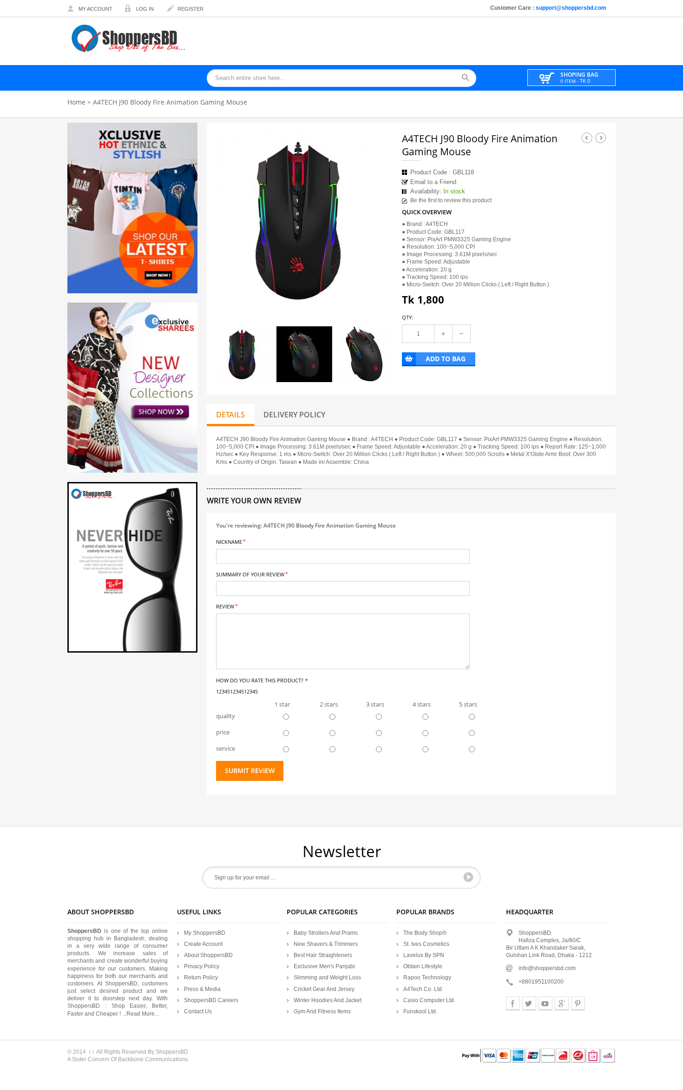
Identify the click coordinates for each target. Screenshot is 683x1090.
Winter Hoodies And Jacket (327, 1000)
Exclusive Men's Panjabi (324, 966)
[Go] (468, 877)
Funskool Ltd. (420, 1011)
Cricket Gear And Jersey (324, 989)
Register (190, 9)
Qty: (407, 317)
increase (443, 333)
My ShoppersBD (204, 933)
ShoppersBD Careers (211, 1000)
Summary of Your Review (250, 574)
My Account (95, 9)
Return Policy (201, 977)
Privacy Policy (201, 966)
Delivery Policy (294, 415)
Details (230, 415)
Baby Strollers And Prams (326, 933)
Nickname (229, 541)
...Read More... (140, 1014)
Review (225, 606)
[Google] (562, 1004)
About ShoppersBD (208, 955)
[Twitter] (529, 1004)
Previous (586, 137)
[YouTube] (545, 1004)
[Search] (468, 78)
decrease (461, 333)
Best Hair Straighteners (323, 955)
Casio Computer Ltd (428, 1000)
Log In (145, 9)
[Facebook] (513, 1004)
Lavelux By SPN (423, 955)
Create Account (203, 944)
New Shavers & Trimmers (326, 944)
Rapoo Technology (427, 977)
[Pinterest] (578, 1004)
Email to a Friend (433, 181)
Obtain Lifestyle (422, 966)
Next (600, 137)
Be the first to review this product (451, 200)
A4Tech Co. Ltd (422, 989)
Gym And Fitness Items (322, 1011)
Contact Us (198, 1011)
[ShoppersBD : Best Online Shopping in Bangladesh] (129, 38)
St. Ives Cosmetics (426, 944)
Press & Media (202, 989)
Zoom (377, 293)
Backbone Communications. (153, 1059)
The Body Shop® (425, 933)
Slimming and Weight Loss (327, 977)
